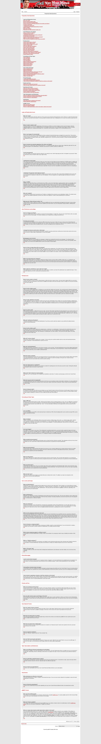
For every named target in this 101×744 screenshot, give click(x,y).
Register (77, 11)
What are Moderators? (27, 69)
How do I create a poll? (27, 45)
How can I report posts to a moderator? (30, 51)
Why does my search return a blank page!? (31, 90)
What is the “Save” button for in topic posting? (32, 52)
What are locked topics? (28, 64)
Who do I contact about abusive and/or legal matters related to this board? (37, 106)
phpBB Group (55, 694)
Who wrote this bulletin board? (29, 104)
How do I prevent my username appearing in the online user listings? (36, 23)
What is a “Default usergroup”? (29, 74)
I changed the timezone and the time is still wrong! (32, 34)
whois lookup (50, 712)
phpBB (48, 729)
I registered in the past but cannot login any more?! (33, 26)
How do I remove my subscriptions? (30, 97)
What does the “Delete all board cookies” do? (32, 29)
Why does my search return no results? (31, 89)
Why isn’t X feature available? (29, 105)
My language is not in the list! (28, 35)
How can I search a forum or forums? (30, 88)
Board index (24, 723)
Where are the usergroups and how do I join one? (32, 71)
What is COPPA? (26, 27)
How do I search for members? (29, 91)
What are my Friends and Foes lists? (30, 84)
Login (74, 11)
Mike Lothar (56, 729)
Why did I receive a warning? (28, 50)
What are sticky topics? (27, 63)
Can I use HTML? (26, 58)
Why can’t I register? (27, 28)
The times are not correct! (28, 33)
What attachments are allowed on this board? (32, 100)
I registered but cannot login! (28, 25)
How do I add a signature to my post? (30, 44)
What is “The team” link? (28, 75)
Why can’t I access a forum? (28, 48)
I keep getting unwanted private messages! (31, 79)
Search (25, 11)
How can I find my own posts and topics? (31, 92)
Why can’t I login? (26, 20)
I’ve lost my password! (27, 24)
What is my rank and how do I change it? (31, 37)
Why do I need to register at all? (29, 21)
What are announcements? (28, 62)
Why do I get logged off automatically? (30, 22)
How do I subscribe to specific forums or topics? (32, 96)
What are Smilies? (26, 59)
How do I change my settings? (29, 32)
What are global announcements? (29, 61)
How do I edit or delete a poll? (29, 47)
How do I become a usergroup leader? (30, 72)
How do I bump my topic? (28, 54)
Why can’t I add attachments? (29, 49)
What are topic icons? (27, 65)
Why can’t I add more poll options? (29, 46)
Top (24, 129)
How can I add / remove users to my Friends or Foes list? (34, 85)
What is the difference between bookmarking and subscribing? (35, 95)
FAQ (22, 11)
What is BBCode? (26, 57)
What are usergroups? (27, 70)
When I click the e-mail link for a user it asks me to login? (34, 38)
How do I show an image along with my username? (33, 36)
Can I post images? (27, 60)
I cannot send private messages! (29, 78)
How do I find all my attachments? (29, 101)
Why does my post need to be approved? (31, 53)
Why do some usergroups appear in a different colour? (33, 73)
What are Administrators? (28, 68)
